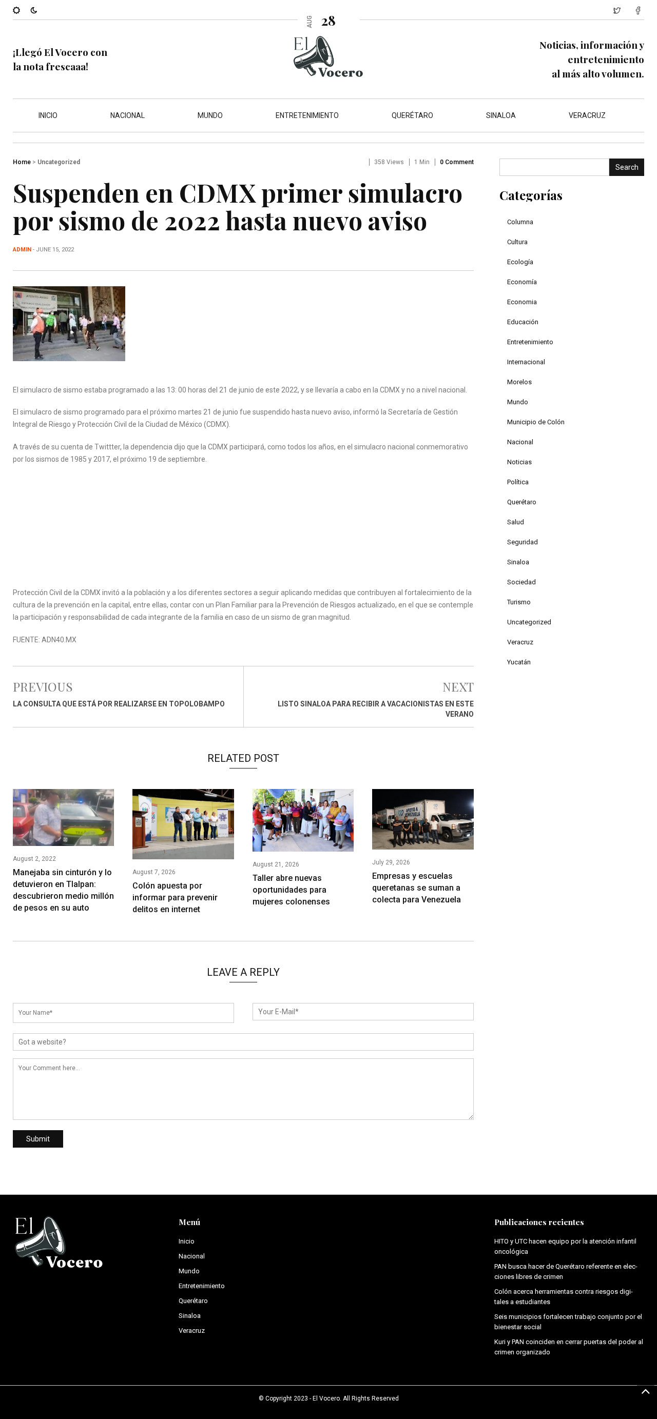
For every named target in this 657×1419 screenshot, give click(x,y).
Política (518, 482)
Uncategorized (58, 162)
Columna (520, 222)
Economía (522, 282)
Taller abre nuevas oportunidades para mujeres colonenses (291, 889)
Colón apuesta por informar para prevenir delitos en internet (175, 897)
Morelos (519, 382)
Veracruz (587, 115)
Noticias (519, 462)
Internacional (526, 362)
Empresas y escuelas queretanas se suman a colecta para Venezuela (416, 887)
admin (22, 249)
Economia (522, 302)
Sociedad (521, 582)
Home (22, 162)
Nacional (127, 115)
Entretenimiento (307, 115)
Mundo (210, 115)
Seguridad (522, 542)
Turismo (519, 602)
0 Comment (457, 162)
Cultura (517, 242)
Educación (522, 322)
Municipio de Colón (536, 422)
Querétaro (412, 115)
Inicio (47, 115)
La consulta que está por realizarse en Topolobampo (119, 704)
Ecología (520, 262)
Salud (515, 522)
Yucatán (519, 662)
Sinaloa (501, 115)
